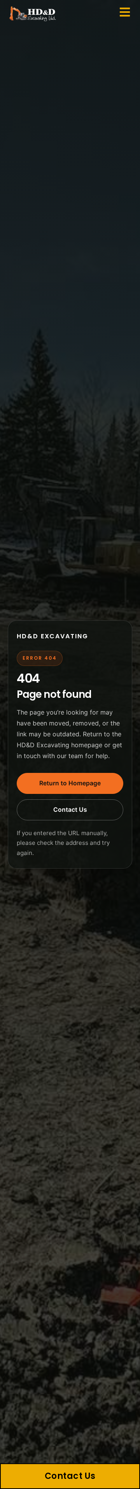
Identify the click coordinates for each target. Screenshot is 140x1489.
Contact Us (70, 809)
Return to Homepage (70, 783)
